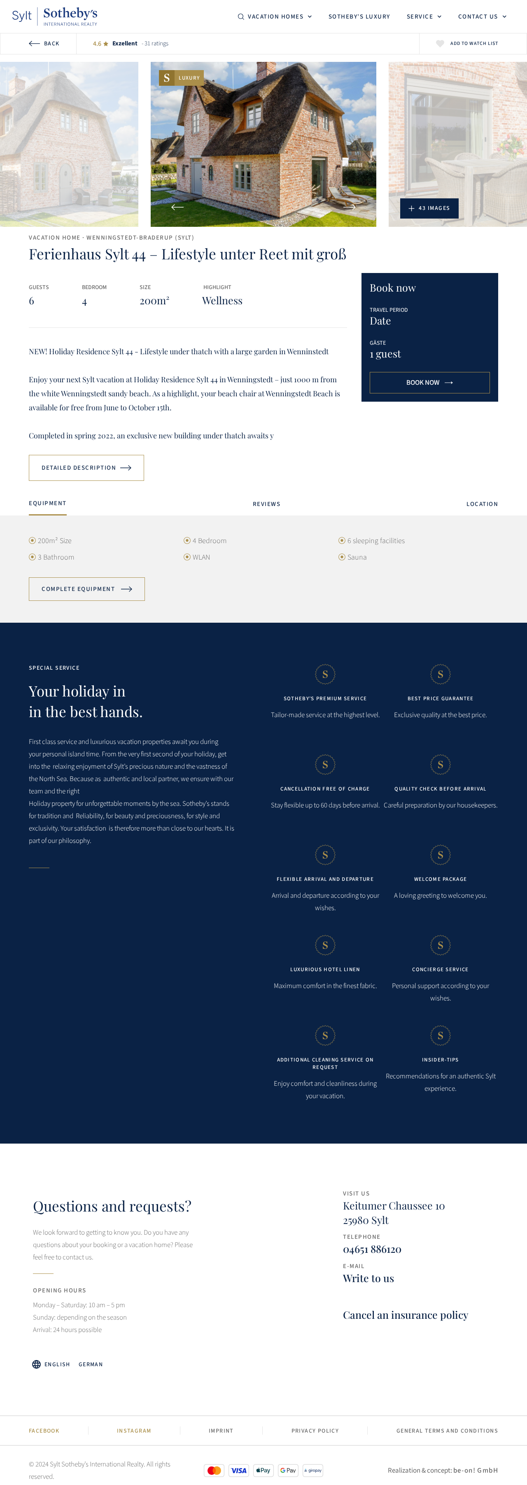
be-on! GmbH (475, 1471)
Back (52, 44)
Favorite (440, 44)
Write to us (368, 1278)
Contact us (478, 16)
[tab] (48, 505)
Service (420, 16)
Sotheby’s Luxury (359, 16)
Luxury (189, 78)
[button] (177, 207)
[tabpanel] (263, 568)
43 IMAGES (434, 208)
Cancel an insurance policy (406, 1314)
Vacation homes (275, 16)
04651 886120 (372, 1248)
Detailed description (79, 468)
